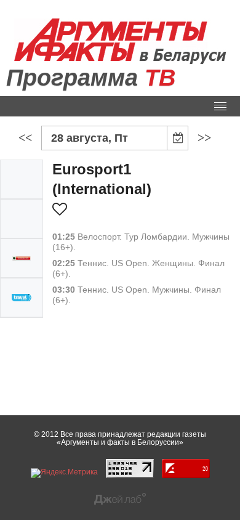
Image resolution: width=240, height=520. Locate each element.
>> (204, 137)
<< (25, 137)
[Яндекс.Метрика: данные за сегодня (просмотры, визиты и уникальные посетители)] (64, 473)
